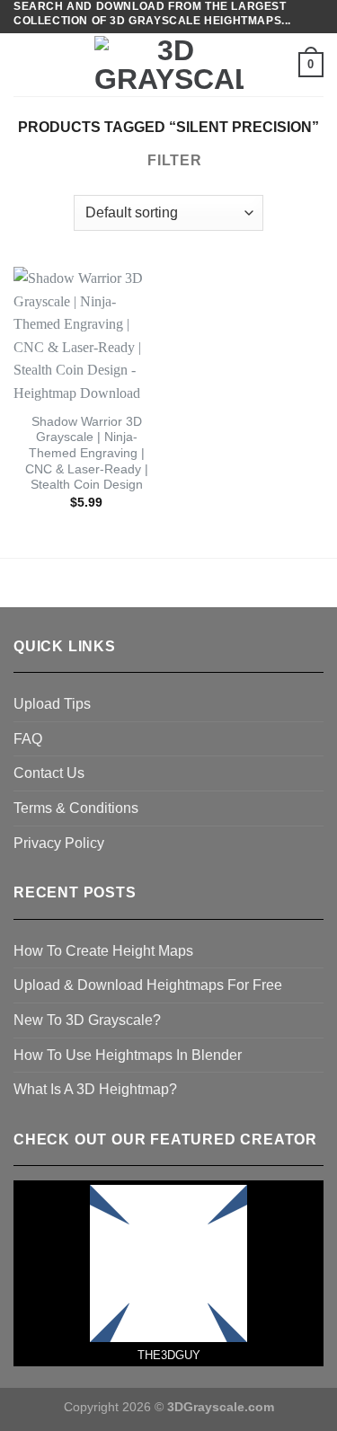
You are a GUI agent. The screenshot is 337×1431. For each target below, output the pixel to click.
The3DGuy (168, 1355)
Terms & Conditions (75, 808)
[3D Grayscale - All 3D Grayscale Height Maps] (169, 64)
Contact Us (48, 773)
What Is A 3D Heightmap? (95, 1089)
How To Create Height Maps (103, 950)
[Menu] (24, 65)
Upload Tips (52, 703)
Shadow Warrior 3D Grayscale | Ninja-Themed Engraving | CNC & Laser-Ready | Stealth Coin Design (86, 453)
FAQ (27, 738)
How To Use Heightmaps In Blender (127, 1055)
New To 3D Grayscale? (87, 1020)
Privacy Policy (58, 843)
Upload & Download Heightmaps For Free (147, 985)
